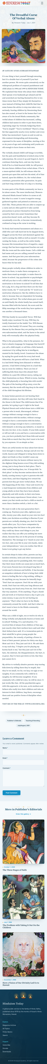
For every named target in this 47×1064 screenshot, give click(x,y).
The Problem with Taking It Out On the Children (21, 926)
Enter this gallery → (23, 814)
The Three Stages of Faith (15, 870)
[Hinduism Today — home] (16, 3)
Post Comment (11, 793)
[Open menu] (42, 3)
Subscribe (6, 1045)
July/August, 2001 (24, 725)
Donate (5, 1048)
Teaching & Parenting (33, 720)
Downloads (7, 1052)
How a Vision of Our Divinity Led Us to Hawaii (21, 983)
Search (5, 1035)
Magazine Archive (9, 1025)
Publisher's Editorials (14, 720)
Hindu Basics (7, 1032)
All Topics (6, 1028)
